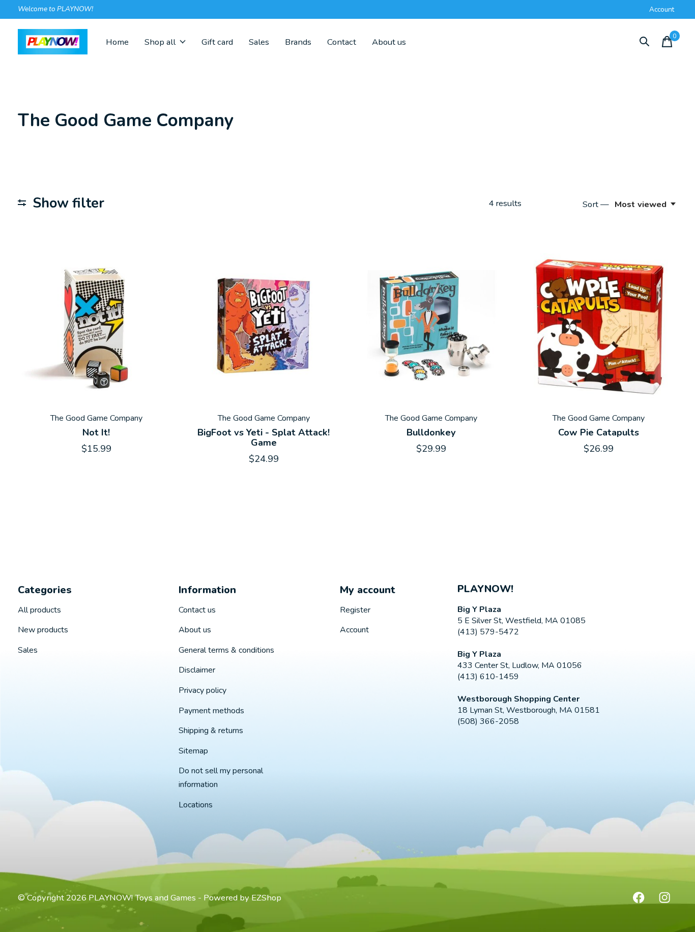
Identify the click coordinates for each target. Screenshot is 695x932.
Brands (298, 42)
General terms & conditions (226, 650)
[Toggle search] (644, 42)
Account (354, 629)
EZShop (266, 898)
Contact (341, 42)
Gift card (217, 42)
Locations (196, 804)
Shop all (160, 42)
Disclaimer (197, 670)
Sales (259, 42)
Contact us (197, 610)
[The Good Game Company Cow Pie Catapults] (598, 325)
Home (117, 42)
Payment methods (211, 710)
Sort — (596, 204)
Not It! (96, 432)
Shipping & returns (211, 730)
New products (43, 629)
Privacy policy (202, 690)
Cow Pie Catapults (598, 432)
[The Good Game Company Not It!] (96, 325)
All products (39, 610)
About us (389, 42)
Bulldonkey (431, 432)
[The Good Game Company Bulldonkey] (431, 325)
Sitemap (193, 750)
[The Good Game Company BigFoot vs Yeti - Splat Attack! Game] (263, 325)
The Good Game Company (96, 418)
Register (355, 610)
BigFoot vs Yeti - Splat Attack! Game (263, 437)
